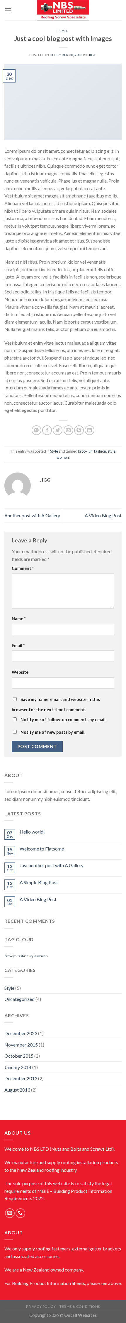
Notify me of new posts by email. (53, 732)
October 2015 (18, 1056)
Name (18, 618)
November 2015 (21, 1044)
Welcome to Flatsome (42, 848)
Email (18, 645)
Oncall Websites (80, 1315)
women (63, 457)
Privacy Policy (41, 1306)
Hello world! (32, 831)
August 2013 (17, 1089)
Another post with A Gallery (32, 515)
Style (63, 31)
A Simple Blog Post (39, 882)
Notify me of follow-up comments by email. (63, 719)
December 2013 (20, 1078)
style (111, 451)
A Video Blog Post (103, 515)
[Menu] (7, 10)
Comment (23, 568)
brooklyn (85, 451)
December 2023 (20, 1033)
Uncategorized (19, 999)
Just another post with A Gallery (52, 865)
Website (20, 672)
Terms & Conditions (79, 1306)
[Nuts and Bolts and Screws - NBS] (63, 10)
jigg (92, 55)
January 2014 (17, 1067)
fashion (100, 451)
